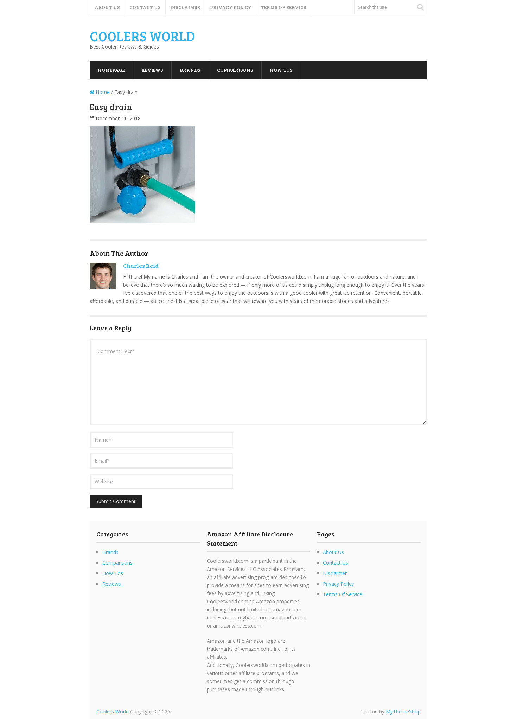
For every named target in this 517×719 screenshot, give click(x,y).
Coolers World (142, 36)
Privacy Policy (230, 7)
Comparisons (235, 69)
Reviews (152, 69)
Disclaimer (185, 7)
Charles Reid (141, 265)
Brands (190, 69)
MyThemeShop (403, 711)
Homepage (111, 69)
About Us (107, 7)
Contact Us (145, 7)
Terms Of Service (283, 7)
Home (102, 92)
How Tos (281, 69)
